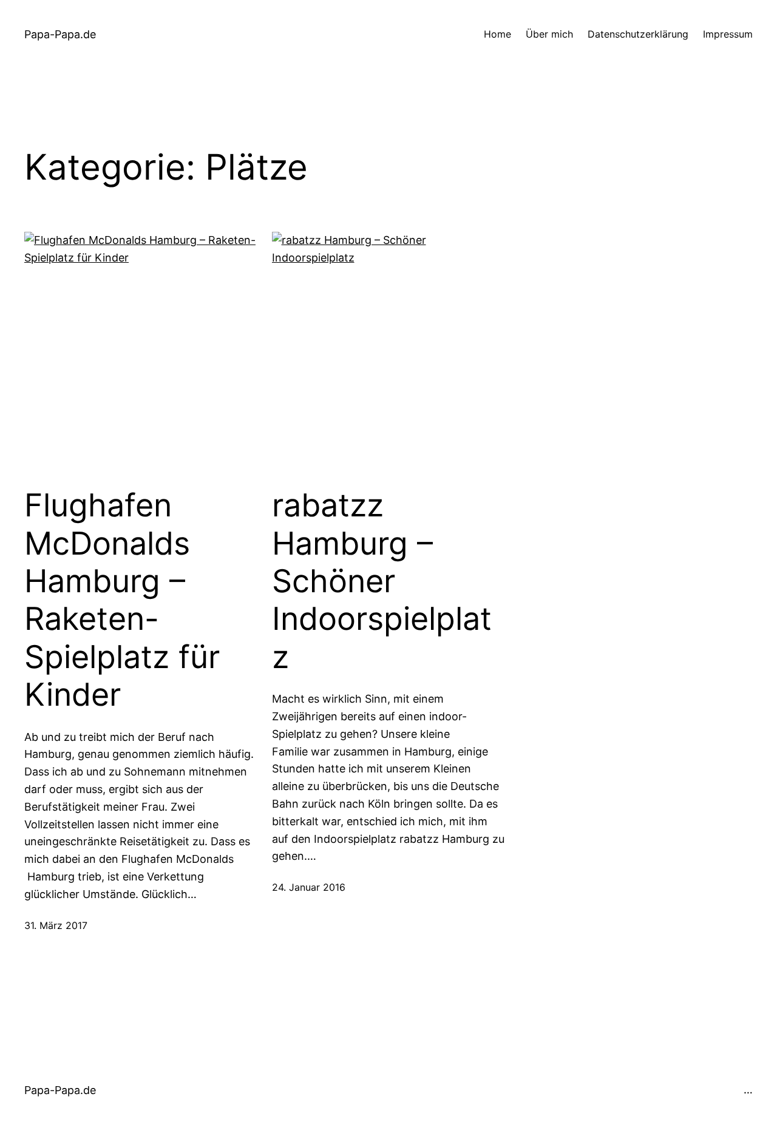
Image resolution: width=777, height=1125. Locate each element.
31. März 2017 (55, 925)
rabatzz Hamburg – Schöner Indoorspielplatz (382, 581)
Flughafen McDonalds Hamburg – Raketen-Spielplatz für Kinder (122, 600)
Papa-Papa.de (60, 34)
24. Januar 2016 (308, 887)
